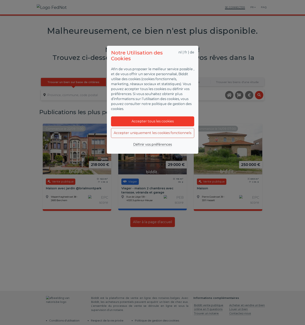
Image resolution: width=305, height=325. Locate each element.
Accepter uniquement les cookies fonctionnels (152, 133)
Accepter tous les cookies (153, 121)
